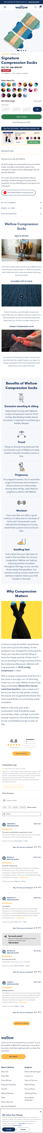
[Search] (35, 7)
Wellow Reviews (7, 1093)
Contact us (29, 1076)
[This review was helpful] (35, 847)
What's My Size (7, 1102)
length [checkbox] (15, 807)
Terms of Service (31, 1080)
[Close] (40, 1111)
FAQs (3, 1098)
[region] (21, 1121)
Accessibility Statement (29, 1099)
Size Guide (38, 101)
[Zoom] (3, 50)
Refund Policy (30, 1085)
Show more (31, 807)
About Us (4, 1072)
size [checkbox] (4, 807)
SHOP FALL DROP (33, 2)
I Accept (8, 1129)
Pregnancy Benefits (8, 1085)
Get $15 (4, 1089)
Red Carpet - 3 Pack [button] (21, 841)
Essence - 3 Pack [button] (20, 881)
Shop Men (5, 1076)
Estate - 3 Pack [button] (19, 1006)
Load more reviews (21, 1023)
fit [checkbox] (9, 807)
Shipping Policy (30, 1093)
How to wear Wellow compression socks (20, 192)
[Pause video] (21, 251)
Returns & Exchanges (33, 1072)
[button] (21, 776)
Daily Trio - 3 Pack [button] (21, 922)
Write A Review (21, 753)
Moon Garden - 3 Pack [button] (22, 966)
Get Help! (13, 1057)
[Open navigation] (5, 7)
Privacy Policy (30, 1089)
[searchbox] (24, 800)
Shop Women (6, 1080)
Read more (24, 877)
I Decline (23, 1129)
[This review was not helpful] (38, 847)
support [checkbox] (22, 807)
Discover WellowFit (8, 1106)
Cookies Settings (17, 1125)
